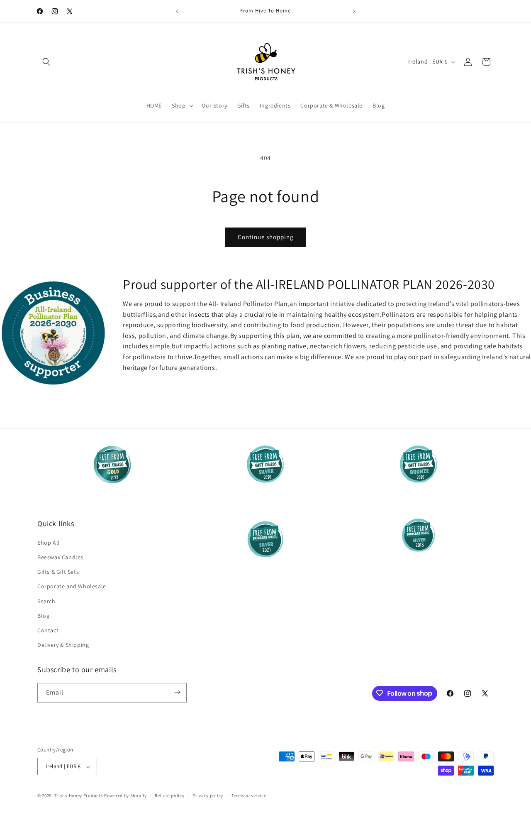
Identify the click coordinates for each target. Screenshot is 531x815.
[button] (46, 62)
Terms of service (248, 795)
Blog (43, 615)
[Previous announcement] (177, 11)
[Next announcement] (354, 11)
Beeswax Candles (60, 556)
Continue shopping (266, 237)
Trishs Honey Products (78, 796)
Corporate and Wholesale (71, 586)
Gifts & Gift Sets (58, 571)
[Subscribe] (177, 692)
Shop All (48, 542)
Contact (47, 630)
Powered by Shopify (125, 796)
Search (46, 601)
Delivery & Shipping (63, 645)
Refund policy (169, 795)
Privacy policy (207, 795)
